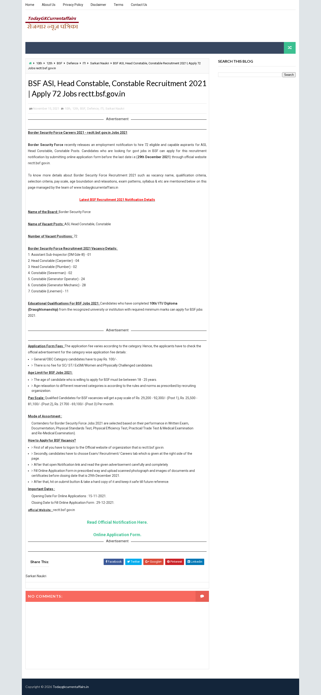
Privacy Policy (73, 5)
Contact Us (139, 5)
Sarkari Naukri (99, 63)
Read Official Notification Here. (117, 522)
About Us (48, 5)
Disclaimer (98, 5)
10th (39, 63)
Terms (118, 5)
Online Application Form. (117, 534)
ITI (84, 63)
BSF (59, 63)
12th (49, 63)
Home (29, 5)
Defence (72, 63)
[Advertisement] (209, 25)
